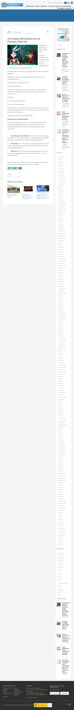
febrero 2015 (61, 468)
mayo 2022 (60, 274)
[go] (68, 45)
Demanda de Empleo (17, 694)
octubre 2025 (61, 180)
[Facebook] (65, 3)
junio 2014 (60, 487)
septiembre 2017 (62, 397)
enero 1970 (60, 544)
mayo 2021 (60, 300)
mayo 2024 (60, 219)
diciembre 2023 (62, 231)
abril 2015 (60, 464)
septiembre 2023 (62, 238)
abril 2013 (60, 519)
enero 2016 (60, 443)
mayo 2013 (60, 517)
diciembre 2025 (61, 175)
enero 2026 (61, 173)
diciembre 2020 (62, 311)
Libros (59, 574)
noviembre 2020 (62, 314)
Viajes (59, 594)
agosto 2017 (61, 399)
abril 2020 (60, 330)
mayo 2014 (60, 489)
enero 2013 (60, 526)
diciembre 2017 (61, 390)
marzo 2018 (61, 383)
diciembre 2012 (61, 528)
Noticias (60, 578)
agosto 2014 (61, 482)
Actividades (31, 33)
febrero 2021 (61, 307)
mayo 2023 (60, 247)
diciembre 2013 (61, 501)
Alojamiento (61, 557)
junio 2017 (60, 404)
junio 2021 (60, 298)
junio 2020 (60, 325)
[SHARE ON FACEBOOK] (11, 176)
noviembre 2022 (62, 261)
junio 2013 (60, 514)
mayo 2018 (60, 378)
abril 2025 (60, 194)
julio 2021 (60, 295)
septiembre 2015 (62, 452)
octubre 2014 (61, 478)
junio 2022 (60, 272)
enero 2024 (61, 228)
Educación (60, 567)
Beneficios (60, 564)
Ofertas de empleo (62, 583)
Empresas (5, 696)
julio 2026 (60, 159)
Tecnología (60, 590)
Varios (59, 592)
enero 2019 (60, 362)
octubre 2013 (61, 505)
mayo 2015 (60, 461)
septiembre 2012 (62, 535)
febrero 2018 (61, 385)
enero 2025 (60, 201)
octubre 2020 (61, 316)
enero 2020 (61, 337)
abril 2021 (60, 302)
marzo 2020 (61, 332)
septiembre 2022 (62, 265)
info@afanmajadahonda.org (36, 692)
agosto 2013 (61, 510)
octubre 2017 (61, 394)
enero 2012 (60, 542)
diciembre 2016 (61, 418)
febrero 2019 (61, 360)
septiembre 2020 (62, 318)
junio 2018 (60, 376)
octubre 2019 (61, 344)
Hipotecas (60, 569)
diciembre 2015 (61, 445)
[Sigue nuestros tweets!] (70, 704)
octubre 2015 (61, 450)
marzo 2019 (60, 358)
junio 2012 (60, 540)
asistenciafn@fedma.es (41, 694)
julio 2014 (60, 484)
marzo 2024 (61, 224)
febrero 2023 (61, 254)
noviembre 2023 (62, 233)
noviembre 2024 (62, 205)
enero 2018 (60, 388)
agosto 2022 (61, 268)
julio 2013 (60, 512)
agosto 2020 (61, 321)
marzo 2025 (61, 196)
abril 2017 (60, 408)
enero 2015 (60, 471)
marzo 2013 (60, 521)
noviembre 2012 (62, 531)
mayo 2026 (60, 164)
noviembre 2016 (62, 420)
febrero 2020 (61, 334)
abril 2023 (60, 249)
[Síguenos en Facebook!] (68, 704)
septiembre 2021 (62, 293)
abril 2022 (60, 277)
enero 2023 (61, 256)
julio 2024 (60, 214)
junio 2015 (60, 459)
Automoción (61, 560)
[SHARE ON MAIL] (18, 176)
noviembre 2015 (62, 448)
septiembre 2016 (62, 424)
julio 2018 (60, 374)
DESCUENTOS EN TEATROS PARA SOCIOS (12, 196)
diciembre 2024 (62, 203)
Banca (59, 562)
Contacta (50, 2)
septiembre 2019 (62, 346)
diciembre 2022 (61, 258)
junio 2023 (60, 244)
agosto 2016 (61, 427)
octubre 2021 (61, 291)
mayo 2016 (60, 434)
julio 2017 (60, 401)
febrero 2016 (61, 441)
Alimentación (61, 555)
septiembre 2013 (62, 508)
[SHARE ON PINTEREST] (16, 176)
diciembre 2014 (61, 473)
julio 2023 (60, 242)
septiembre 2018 (62, 371)
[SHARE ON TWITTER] (8, 176)
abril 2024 (60, 221)
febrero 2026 (61, 171)
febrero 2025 (61, 198)
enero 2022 (60, 284)
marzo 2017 (60, 411)
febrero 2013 (61, 524)
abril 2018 (60, 381)
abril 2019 (60, 355)
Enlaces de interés (18, 691)
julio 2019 (60, 348)
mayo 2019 (60, 353)
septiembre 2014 (62, 480)
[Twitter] (68, 3)
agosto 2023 (61, 240)
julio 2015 (60, 457)
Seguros (60, 587)
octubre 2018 (61, 369)
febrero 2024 (61, 226)
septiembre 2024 (62, 210)
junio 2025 (60, 189)
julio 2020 (60, 323)
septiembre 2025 (62, 182)
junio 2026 (60, 161)
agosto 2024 (61, 212)
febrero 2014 (61, 496)
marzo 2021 (60, 304)
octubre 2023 (61, 235)
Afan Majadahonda (17, 32)
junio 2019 (60, 351)
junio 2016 (60, 431)
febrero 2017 (61, 413)
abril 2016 (60, 436)
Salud (59, 585)
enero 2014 (60, 498)
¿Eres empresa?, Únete (58, 2)
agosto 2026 (61, 157)
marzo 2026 (61, 168)
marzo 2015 (60, 466)
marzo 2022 (61, 279)
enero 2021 (60, 309)
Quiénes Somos (7, 688)
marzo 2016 (60, 438)
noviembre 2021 (62, 288)
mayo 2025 (60, 191)
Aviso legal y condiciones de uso (10, 705)
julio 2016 (60, 429)
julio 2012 (60, 538)
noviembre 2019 (62, 341)
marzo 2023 (61, 251)
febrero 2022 (61, 281)
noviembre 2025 (62, 178)
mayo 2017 (60, 406)
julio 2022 (60, 270)
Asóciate (16, 688)
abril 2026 (60, 166)
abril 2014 (60, 491)
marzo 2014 (60, 494)
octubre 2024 (61, 208)
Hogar (59, 571)
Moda (59, 576)
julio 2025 (60, 187)
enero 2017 (60, 415)
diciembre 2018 (61, 364)
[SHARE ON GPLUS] (13, 176)
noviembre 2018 (62, 367)
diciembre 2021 (61, 286)
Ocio (59, 581)
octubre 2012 (61, 533)
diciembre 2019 (61, 339)
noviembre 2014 (62, 475)
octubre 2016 (61, 422)
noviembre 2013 (62, 503)
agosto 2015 (61, 454)
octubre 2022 (61, 263)
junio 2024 (60, 217)
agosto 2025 (61, 184)
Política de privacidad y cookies (26, 705)
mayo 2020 (60, 328)
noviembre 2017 (62, 392)
